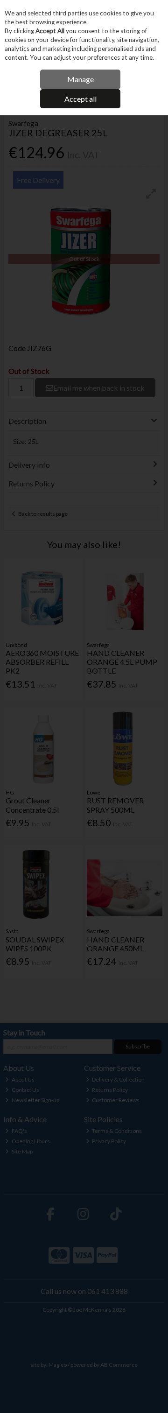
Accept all (80, 98)
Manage (80, 79)
